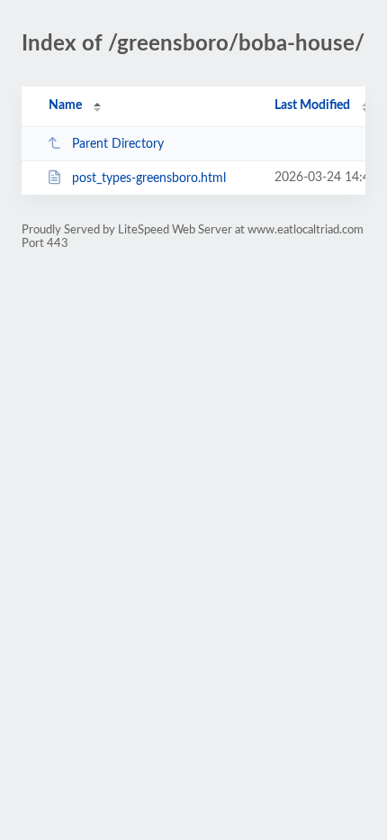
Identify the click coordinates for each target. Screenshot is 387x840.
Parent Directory (118, 144)
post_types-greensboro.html (149, 178)
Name (65, 105)
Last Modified (312, 105)
